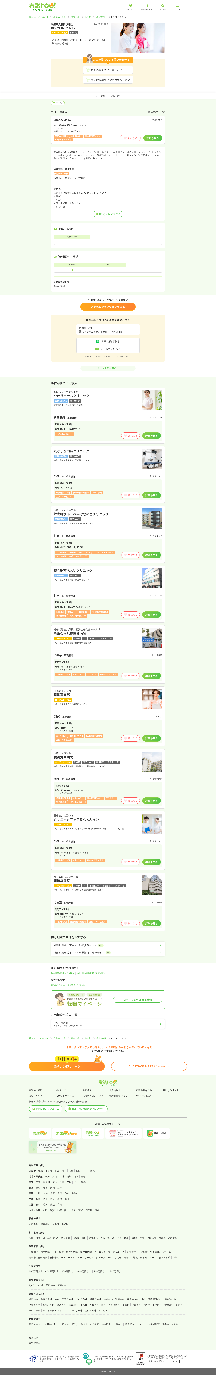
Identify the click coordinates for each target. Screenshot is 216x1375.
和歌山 (75, 1193)
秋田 (78, 1171)
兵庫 (52, 1193)
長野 (83, 1176)
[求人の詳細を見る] (108, 415)
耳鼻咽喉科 (114, 1304)
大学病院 (45, 1251)
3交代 (40, 1285)
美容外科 (33, 1299)
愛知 (38, 1187)
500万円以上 (68, 1271)
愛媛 (52, 1204)
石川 (61, 1176)
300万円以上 (36, 1271)
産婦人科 (94, 1304)
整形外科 (61, 1304)
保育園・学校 (138, 1238)
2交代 (32, 1285)
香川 (45, 1204)
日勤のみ (50, 1285)
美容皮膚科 (46, 1299)
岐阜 (45, 1187)
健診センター (147, 1257)
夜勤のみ (62, 1285)
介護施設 (143, 1251)
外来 (38, 1238)
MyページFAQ (143, 1095)
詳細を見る (153, 138)
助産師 (65, 1224)
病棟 (31, 1238)
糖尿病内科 (132, 1299)
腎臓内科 (119, 1299)
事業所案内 (34, 1343)
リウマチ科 (34, 1310)
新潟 (47, 1176)
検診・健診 (122, 1238)
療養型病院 (72, 1251)
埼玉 (54, 1182)
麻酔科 (179, 1304)
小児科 (83, 1304)
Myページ (61, 1090)
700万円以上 (100, 1271)
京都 (45, 1193)
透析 (84, 1238)
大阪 (38, 1193)
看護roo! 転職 (59, 17)
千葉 (62, 1182)
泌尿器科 (136, 1304)
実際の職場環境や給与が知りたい (110, 79)
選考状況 (87, 1090)
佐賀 (52, 1210)
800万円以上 (116, 1271)
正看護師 (33, 1224)
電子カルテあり (170, 1324)
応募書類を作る (144, 1090)
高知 (59, 1204)
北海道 (48, 1171)
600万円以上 (84, 1271)
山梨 (76, 1176)
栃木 (76, 1182)
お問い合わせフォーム (47, 1108)
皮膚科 (125, 1304)
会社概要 (33, 1337)
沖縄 (97, 1210)
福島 (92, 1171)
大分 (73, 1210)
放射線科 (169, 1304)
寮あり (119, 1324)
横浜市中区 (101, 17)
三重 (59, 1187)
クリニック (100, 1251)
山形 (85, 1171)
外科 (143, 1299)
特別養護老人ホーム (160, 1251)
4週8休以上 (51, 1324)
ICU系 (76, 1238)
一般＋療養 (58, 1251)
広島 (38, 1199)
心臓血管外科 (169, 1299)
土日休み (64, 1324)
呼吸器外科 (154, 1299)
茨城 (69, 1182)
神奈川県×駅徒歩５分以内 (62, 973)
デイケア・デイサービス (80, 1257)
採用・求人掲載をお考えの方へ (88, 1108)
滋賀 (59, 1193)
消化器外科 (34, 1304)
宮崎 (80, 1210)
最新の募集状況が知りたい (106, 69)
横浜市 (88, 17)
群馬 (83, 1182)
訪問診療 (151, 1238)
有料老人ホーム (58, 1257)
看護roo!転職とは (38, 1090)
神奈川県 (75, 17)
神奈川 (46, 1182)
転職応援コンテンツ (93, 1095)
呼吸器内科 (67, 1299)
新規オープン (36, 1324)
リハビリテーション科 (54, 1310)
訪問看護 (93, 1238)
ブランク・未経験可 (149, 1324)
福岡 (45, 1210)
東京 (38, 1182)
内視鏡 (162, 1238)
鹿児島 (89, 1210)
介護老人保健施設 (38, 1257)
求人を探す (115, 1090)
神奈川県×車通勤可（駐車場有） (91, 973)
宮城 (71, 1171)
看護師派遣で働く (118, 1095)
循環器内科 (95, 1299)
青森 (57, 1171)
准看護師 (45, 1224)
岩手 (64, 1171)
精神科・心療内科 (153, 1304)
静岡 (52, 1187)
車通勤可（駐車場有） (77, 985)
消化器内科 (81, 1299)
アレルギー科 (75, 1310)
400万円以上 (52, 1271)
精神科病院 (86, 1251)
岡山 (45, 1199)
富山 (54, 1176)
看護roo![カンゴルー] (38, 17)
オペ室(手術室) (51, 1238)
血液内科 (108, 1299)
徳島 (38, 1204)
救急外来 (65, 1238)
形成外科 (73, 1304)
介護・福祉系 (107, 1238)
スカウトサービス (65, 1095)
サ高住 (118, 1257)
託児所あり (130, 1324)
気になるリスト (171, 1090)
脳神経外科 (48, 1304)
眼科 (103, 1304)
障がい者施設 (131, 1257)
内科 (57, 1299)
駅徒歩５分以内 (58, 985)
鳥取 (52, 1199)
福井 (69, 1176)
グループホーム (104, 1257)
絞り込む (59, 103)
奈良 (67, 1193)
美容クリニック (116, 1251)
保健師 (55, 1224)
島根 (59, 1199)
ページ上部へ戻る (107, 368)
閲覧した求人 (36, 1095)
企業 (175, 1257)
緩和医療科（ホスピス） (97, 1310)
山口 (67, 1199)
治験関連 (172, 1238)
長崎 (59, 1210)
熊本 (66, 1210)
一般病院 (33, 1251)
